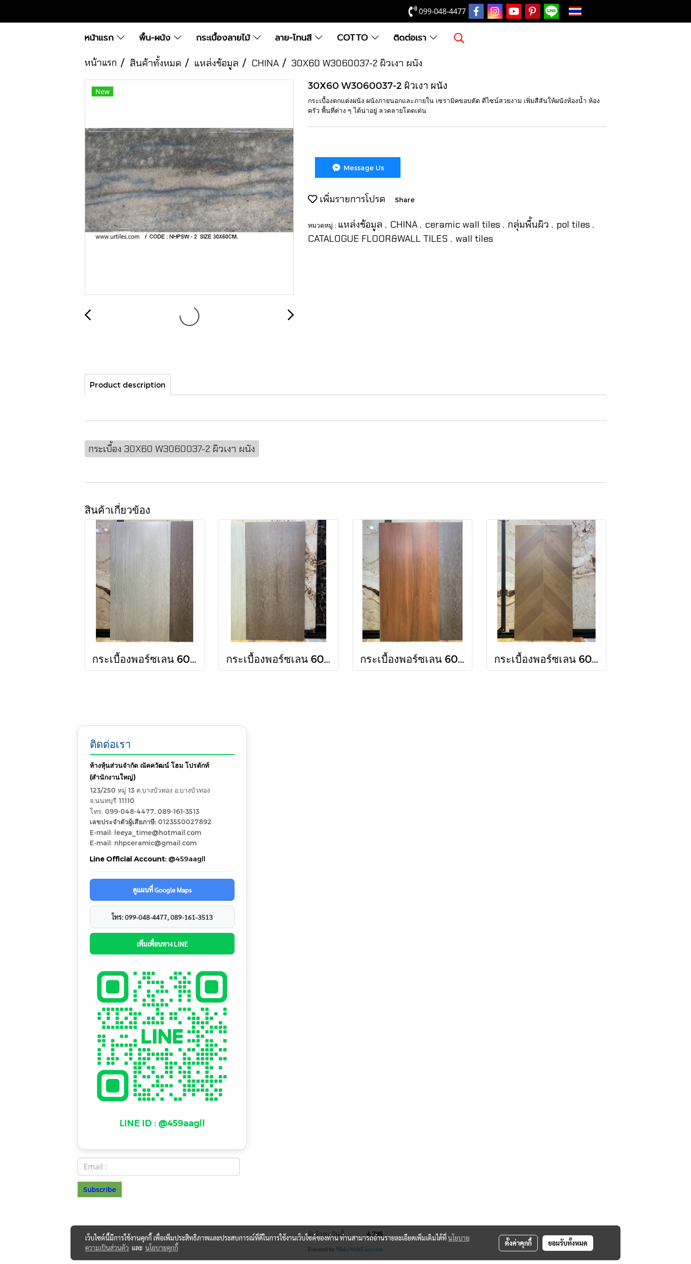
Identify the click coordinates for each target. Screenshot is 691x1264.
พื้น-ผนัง (156, 37)
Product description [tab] (127, 384)
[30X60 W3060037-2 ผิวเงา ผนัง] (189, 187)
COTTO (354, 37)
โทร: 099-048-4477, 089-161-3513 (162, 917)
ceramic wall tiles (464, 224)
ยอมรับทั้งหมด (568, 1243)
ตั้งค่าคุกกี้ (518, 1243)
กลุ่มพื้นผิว (529, 224)
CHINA (405, 224)
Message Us (363, 168)
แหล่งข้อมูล (361, 224)
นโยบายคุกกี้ (161, 1247)
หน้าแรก (101, 37)
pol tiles (574, 224)
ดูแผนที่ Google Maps (162, 889)
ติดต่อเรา (411, 37)
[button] (459, 38)
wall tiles (474, 238)
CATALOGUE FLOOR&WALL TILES (379, 238)
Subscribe (99, 1189)
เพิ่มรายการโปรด (351, 199)
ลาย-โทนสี (295, 37)
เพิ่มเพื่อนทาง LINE (162, 943)
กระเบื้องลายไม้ (224, 37)
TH (589, 11)
